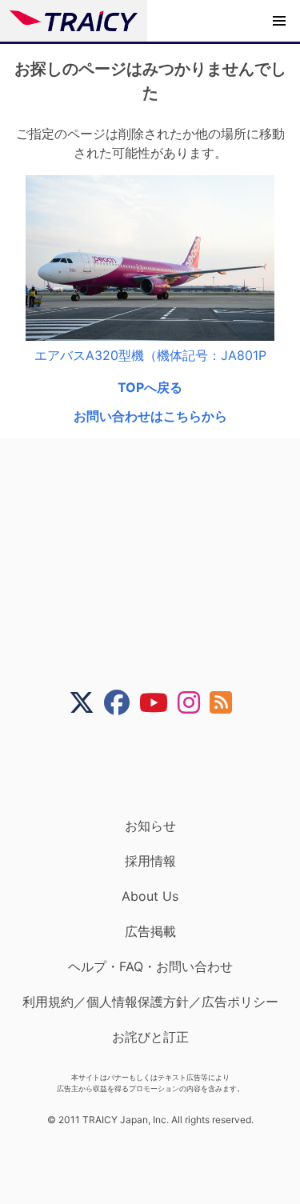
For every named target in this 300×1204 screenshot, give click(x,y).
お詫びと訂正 (150, 1037)
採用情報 (150, 861)
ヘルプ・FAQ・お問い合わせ (150, 966)
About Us (150, 896)
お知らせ (150, 826)
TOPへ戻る (150, 387)
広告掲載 (150, 931)
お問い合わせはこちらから (150, 416)
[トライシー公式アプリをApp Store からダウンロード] (160, 766)
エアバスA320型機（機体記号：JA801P (150, 355)
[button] (279, 21)
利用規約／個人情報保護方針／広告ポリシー (150, 1002)
